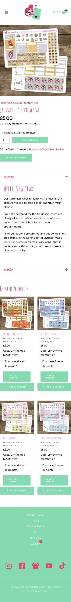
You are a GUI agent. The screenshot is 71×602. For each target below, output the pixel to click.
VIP (35, 532)
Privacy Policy (35, 515)
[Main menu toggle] (6, 12)
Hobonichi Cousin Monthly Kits (19, 102)
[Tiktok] (62, 565)
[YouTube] (48, 565)
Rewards (35, 538)
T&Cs (35, 520)
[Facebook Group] (35, 565)
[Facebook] (22, 565)
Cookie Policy (35, 526)
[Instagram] (8, 565)
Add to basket (30, 139)
